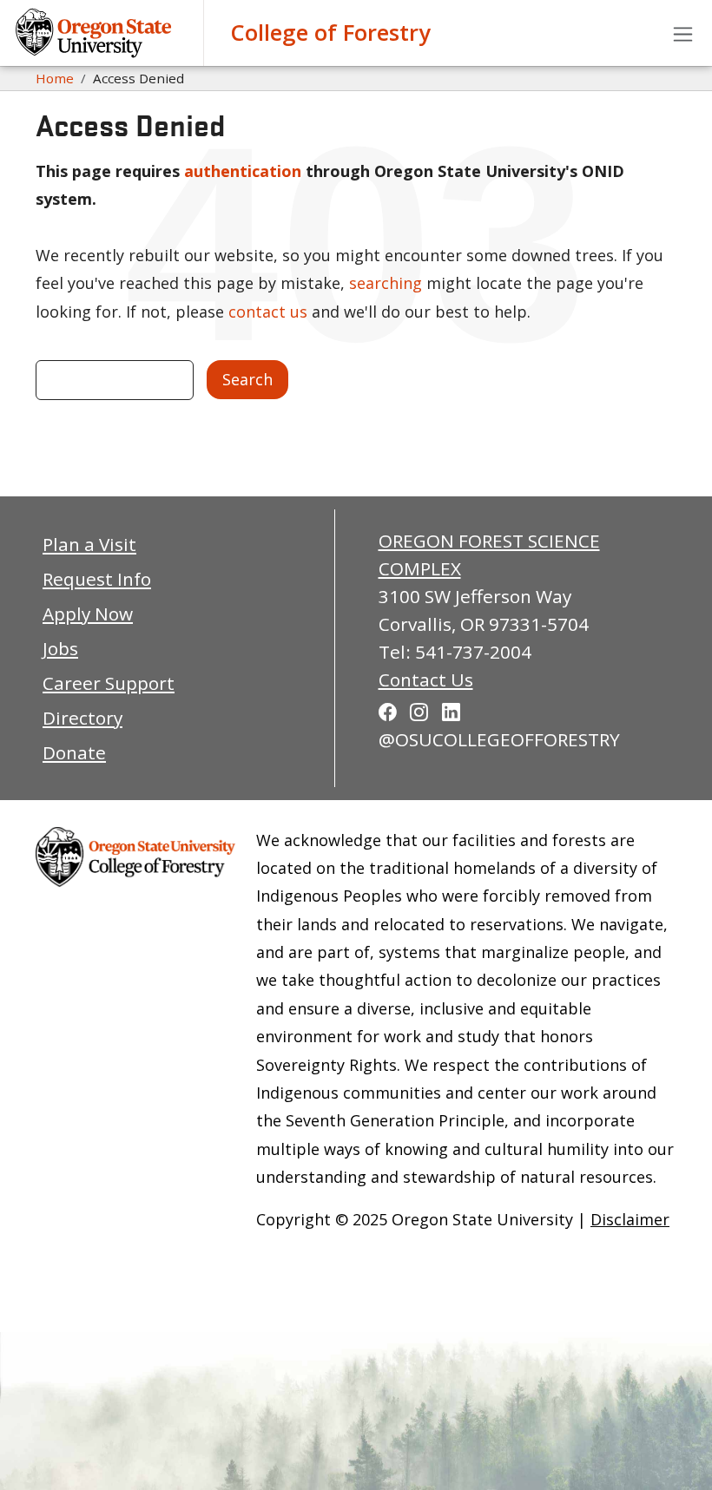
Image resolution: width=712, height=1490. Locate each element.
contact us (267, 311)
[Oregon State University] (95, 33)
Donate (74, 752)
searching (385, 282)
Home (55, 78)
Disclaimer (629, 1219)
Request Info (97, 579)
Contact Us (426, 679)
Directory (82, 718)
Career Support (109, 683)
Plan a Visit (89, 544)
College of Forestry (330, 32)
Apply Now (88, 613)
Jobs (60, 648)
